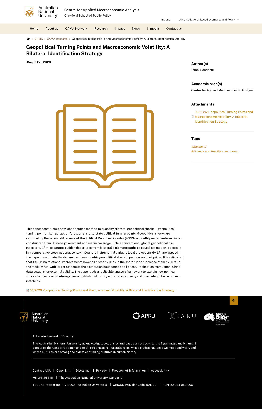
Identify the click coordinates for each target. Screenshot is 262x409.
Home (34, 28)
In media (153, 28)
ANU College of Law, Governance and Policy (205, 21)
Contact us (174, 28)
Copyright (63, 370)
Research (101, 28)
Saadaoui (199, 146)
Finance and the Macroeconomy (215, 151)
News (136, 28)
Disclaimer (83, 370)
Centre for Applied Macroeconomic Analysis (101, 10)
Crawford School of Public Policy (87, 15)
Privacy (101, 370)
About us (51, 28)
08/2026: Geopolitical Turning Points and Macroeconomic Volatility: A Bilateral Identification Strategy (102, 290)
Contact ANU (42, 370)
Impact (120, 28)
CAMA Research (57, 38)
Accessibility (160, 370)
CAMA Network (76, 28)
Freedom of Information (129, 370)
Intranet (166, 19)
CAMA (39, 38)
